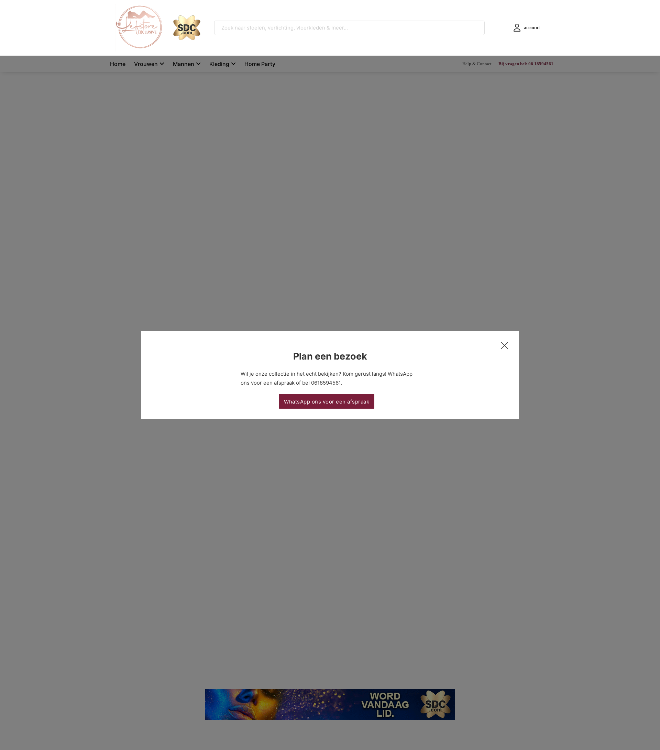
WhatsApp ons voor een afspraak (326, 401)
